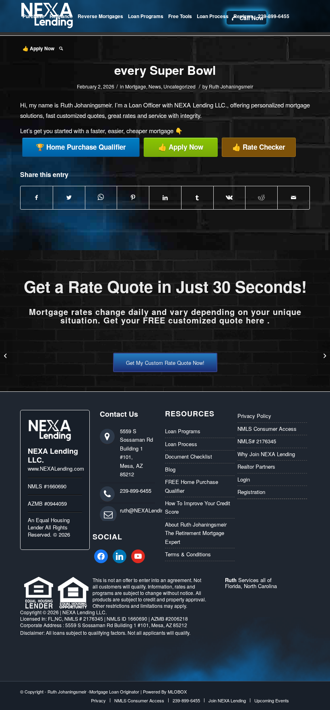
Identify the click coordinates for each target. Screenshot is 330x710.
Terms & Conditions (188, 554)
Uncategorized (179, 86)
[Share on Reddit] (261, 197)
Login (243, 479)
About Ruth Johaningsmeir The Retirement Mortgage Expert (196, 533)
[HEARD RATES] (6, 355)
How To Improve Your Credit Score (197, 507)
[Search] (61, 48)
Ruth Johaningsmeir (231, 86)
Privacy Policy (254, 416)
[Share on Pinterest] (133, 197)
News (154, 86)
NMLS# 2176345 (256, 441)
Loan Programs (182, 431)
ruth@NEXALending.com (149, 510)
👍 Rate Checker (258, 147)
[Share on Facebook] (37, 197)
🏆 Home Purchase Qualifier (81, 147)
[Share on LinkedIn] (165, 197)
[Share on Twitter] (69, 197)
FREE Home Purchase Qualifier (191, 486)
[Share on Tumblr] (197, 197)
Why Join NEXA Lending (266, 454)
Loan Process (181, 444)
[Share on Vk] (229, 197)
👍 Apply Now (180, 147)
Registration (251, 492)
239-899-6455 (135, 490)
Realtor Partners (256, 466)
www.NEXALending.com (56, 468)
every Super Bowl (165, 69)
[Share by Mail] (293, 197)
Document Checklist (188, 456)
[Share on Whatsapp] (101, 197)
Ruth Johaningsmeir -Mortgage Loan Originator (93, 691)
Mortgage (135, 86)
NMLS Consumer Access (267, 428)
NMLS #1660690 (47, 486)
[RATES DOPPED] (324, 355)
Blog (170, 469)
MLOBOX (177, 691)
